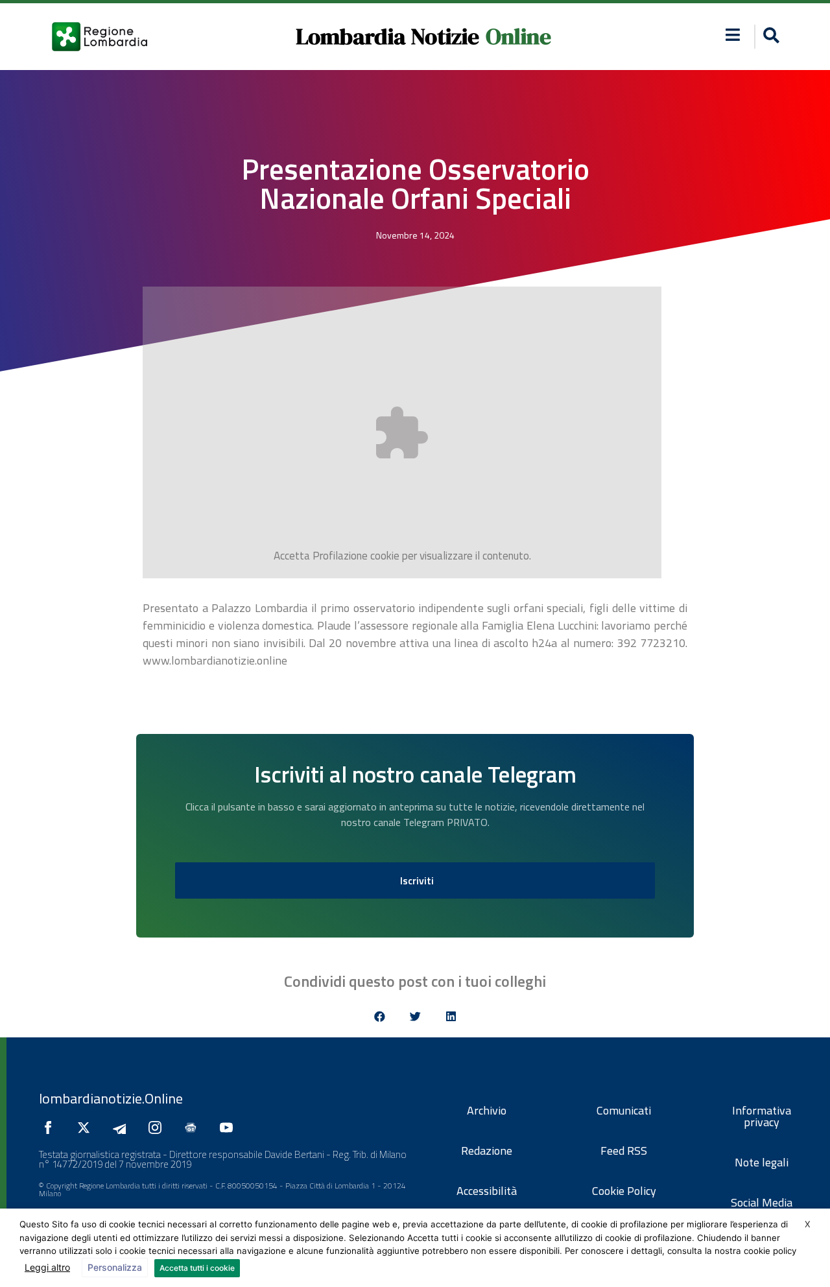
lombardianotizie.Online (111, 1098)
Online (518, 36)
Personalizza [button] (115, 1267)
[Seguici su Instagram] (158, 1127)
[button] (733, 35)
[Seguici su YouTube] (229, 1127)
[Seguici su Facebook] (51, 1127)
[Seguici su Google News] (194, 1127)
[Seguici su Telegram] (122, 1127)
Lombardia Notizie (387, 36)
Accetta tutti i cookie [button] (197, 1268)
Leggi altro (47, 1267)
